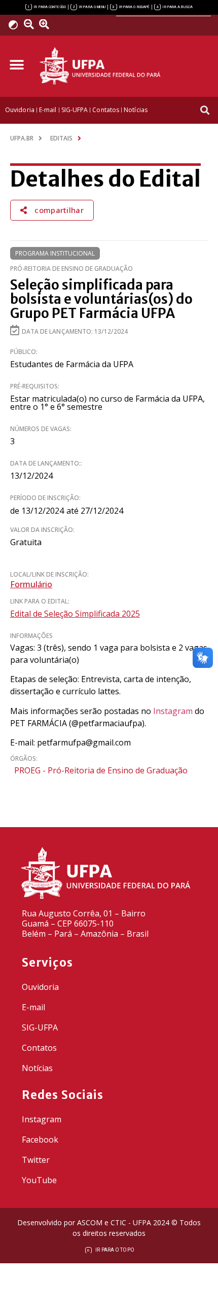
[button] (16, 64)
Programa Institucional (55, 253)
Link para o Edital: (39, 601)
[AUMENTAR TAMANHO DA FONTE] (47, 24)
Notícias (37, 1068)
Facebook (40, 1139)
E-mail (33, 1007)
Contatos (39, 1047)
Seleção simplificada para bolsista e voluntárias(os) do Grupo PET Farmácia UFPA (101, 299)
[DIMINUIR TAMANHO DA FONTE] (30, 24)
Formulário (31, 584)
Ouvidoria (40, 986)
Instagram (173, 711)
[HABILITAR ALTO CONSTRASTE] (16, 24)
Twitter (36, 1159)
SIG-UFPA (40, 1027)
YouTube (39, 1180)
